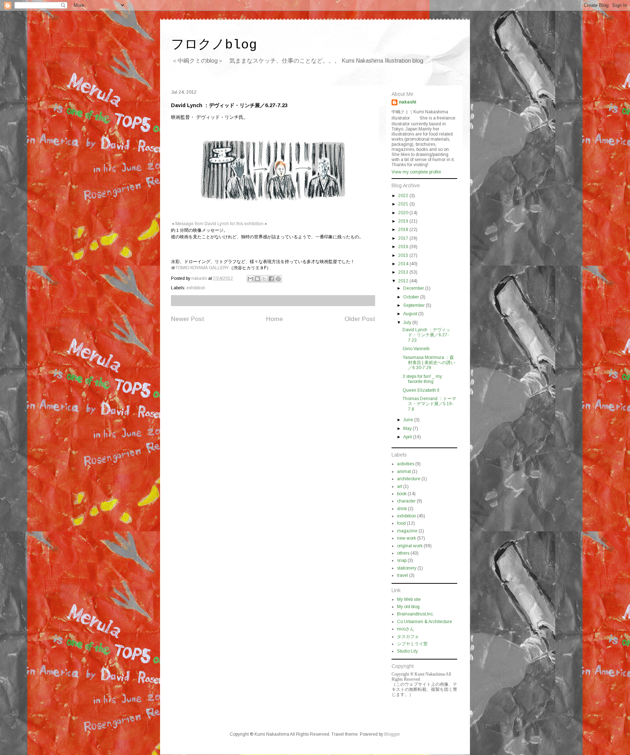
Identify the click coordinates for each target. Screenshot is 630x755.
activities (405, 463)
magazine (407, 530)
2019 (403, 221)
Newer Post (187, 319)
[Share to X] (264, 278)
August (410, 313)
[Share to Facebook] (271, 278)
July (407, 322)
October (411, 297)
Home (274, 319)
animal (404, 471)
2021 (403, 204)
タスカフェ (408, 636)
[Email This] (250, 278)
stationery (406, 568)
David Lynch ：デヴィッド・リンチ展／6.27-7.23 (426, 335)
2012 (403, 280)
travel (402, 575)
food (401, 523)
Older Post (360, 319)
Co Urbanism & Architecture (424, 621)
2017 (403, 238)
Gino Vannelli (415, 348)
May (408, 428)
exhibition (195, 287)
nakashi (407, 102)
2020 (403, 212)
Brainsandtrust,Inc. (415, 614)
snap (402, 560)
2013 (403, 272)
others (403, 553)
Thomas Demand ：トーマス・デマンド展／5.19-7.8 (429, 404)
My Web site (409, 599)
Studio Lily (407, 651)
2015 (403, 255)
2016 (403, 246)
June (408, 419)
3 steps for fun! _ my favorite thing (422, 379)
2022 (403, 195)
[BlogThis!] (257, 278)
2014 (403, 263)
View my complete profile (416, 172)
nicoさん (405, 628)
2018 (403, 229)
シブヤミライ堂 (412, 643)
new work (406, 538)
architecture (408, 478)
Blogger (392, 734)
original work (410, 545)
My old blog (408, 606)
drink (402, 508)
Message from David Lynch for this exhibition (219, 223)
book (402, 493)
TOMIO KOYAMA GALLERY (202, 267)
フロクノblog (214, 45)
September (414, 305)
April (408, 436)
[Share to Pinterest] (278, 278)
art (399, 486)
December (414, 288)
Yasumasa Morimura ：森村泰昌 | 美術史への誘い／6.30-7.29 (428, 363)
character (406, 501)
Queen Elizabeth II (420, 390)
